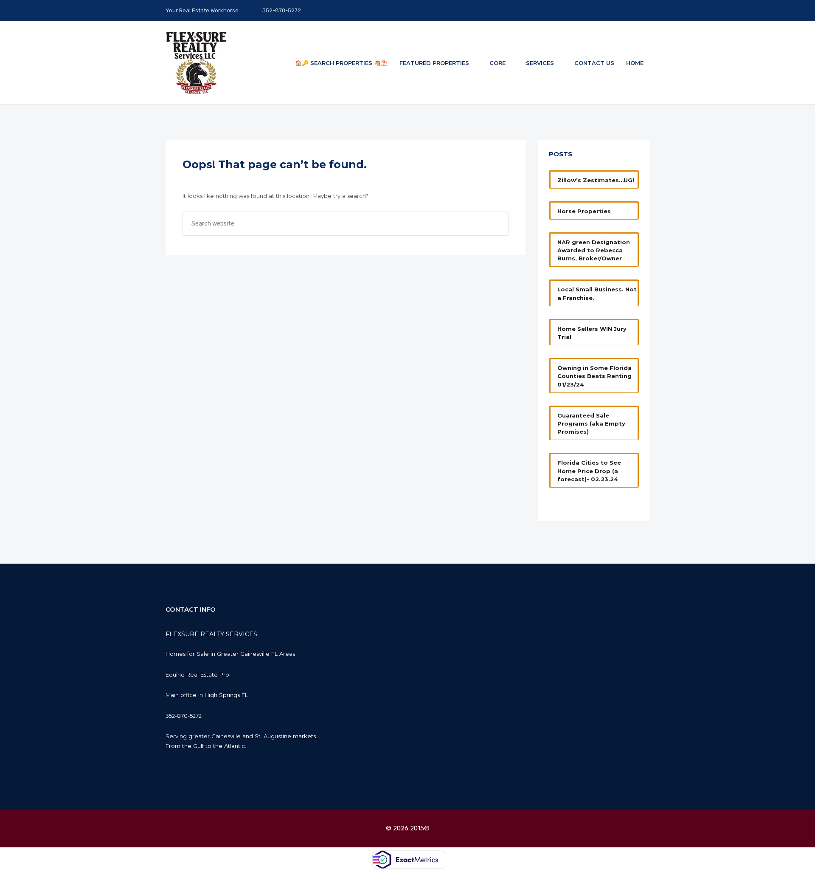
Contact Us (594, 62)
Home (635, 62)
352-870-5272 (281, 10)
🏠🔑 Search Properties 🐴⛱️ (341, 62)
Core (498, 62)
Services (541, 62)
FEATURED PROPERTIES (435, 62)
